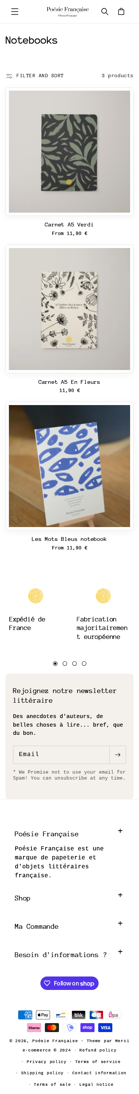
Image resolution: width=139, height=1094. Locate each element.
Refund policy (97, 1050)
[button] (15, 11)
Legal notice (96, 1084)
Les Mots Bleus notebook (69, 539)
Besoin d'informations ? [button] (61, 955)
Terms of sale (52, 1084)
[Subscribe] (117, 755)
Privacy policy (47, 1062)
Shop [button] (23, 898)
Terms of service (98, 1062)
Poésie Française (56, 1041)
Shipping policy (42, 1073)
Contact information (99, 1073)
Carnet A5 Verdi (69, 224)
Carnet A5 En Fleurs (69, 382)
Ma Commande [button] (37, 926)
